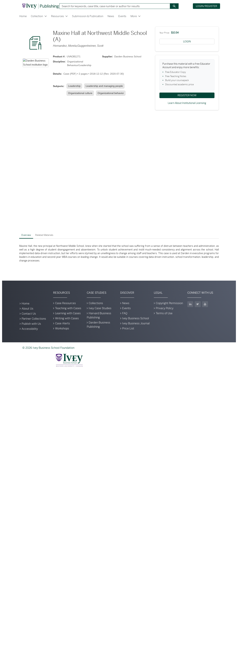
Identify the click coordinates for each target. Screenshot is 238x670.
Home (23, 16)
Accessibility (30, 329)
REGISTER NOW (187, 95)
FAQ (124, 313)
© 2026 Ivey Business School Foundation (48, 348)
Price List (128, 328)
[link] (75, 86)
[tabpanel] (119, 253)
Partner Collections (34, 319)
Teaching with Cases (68, 308)
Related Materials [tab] (44, 235)
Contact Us (29, 313)
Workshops (62, 328)
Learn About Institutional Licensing (187, 103)
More (133, 16)
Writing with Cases (67, 318)
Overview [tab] (26, 235)
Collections (96, 303)
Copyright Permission (169, 303)
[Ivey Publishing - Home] (40, 6)
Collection (37, 16)
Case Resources (65, 303)
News (111, 16)
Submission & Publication (87, 16)
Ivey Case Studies (100, 308)
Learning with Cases (68, 313)
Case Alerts (62, 323)
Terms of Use (164, 313)
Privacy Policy (164, 308)
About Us (27, 308)
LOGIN (187, 41)
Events (122, 16)
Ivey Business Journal (136, 323)
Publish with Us (31, 324)
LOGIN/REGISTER (206, 6)
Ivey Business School (135, 318)
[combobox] (113, 6)
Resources (57, 16)
